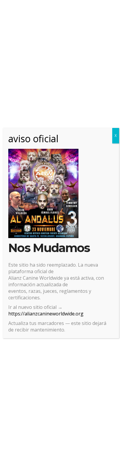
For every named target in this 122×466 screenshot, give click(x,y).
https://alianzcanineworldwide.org (46, 313)
